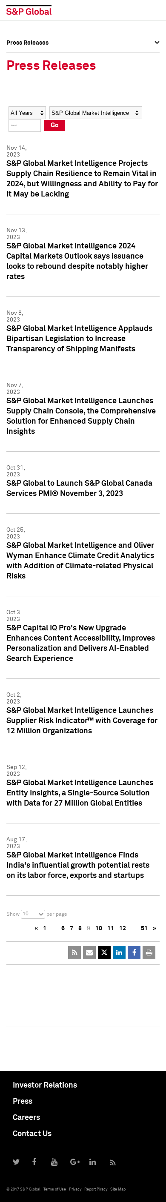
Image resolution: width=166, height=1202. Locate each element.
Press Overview (27, 55)
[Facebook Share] (134, 952)
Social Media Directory (37, 111)
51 (144, 928)
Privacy (75, 1189)
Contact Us (32, 1134)
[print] (149, 952)
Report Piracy (95, 1189)
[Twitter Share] (104, 952)
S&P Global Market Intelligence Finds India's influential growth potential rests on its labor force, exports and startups (77, 866)
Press (22, 1101)
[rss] (74, 952)
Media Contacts (28, 93)
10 (98, 928)
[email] (89, 952)
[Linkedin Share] (119, 952)
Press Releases (27, 74)
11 (110, 928)
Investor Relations (45, 1085)
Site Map (118, 1189)
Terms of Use (54, 1189)
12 (122, 928)
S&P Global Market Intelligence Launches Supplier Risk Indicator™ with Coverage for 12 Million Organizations (81, 721)
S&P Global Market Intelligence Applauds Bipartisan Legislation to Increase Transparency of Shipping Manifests (79, 339)
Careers (26, 1118)
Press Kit (18, 130)
